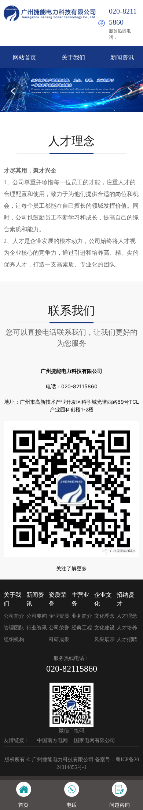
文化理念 (104, 616)
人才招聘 (127, 639)
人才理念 (127, 616)
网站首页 (24, 57)
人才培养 (127, 628)
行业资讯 (36, 628)
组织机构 (14, 639)
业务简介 (82, 616)
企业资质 (59, 616)
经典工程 (82, 628)
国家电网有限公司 (94, 740)
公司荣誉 (59, 628)
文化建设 (104, 628)
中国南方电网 (52, 740)
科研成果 (59, 639)
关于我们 (73, 57)
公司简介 (14, 616)
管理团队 (14, 628)
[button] (13, 91)
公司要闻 (36, 616)
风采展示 (104, 639)
